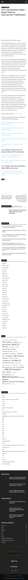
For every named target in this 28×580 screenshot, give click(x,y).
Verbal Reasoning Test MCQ (8, 461)
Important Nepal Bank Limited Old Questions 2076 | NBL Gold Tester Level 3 (14, 239)
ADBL (3, 395)
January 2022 (5, 317)
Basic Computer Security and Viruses (10, 399)
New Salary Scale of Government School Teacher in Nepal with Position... (16, 516)
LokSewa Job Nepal (20, 578)
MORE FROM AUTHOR (17, 206)
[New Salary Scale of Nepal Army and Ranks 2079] (4, 503)
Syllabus (5, 379)
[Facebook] (2, 20)
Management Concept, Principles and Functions (13, 416)
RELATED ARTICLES (6, 206)
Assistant (20, 342)
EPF (3, 410)
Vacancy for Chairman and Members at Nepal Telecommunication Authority (12, 227)
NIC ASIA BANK (20, 367)
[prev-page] (2, 217)
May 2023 (4, 292)
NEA (14, 367)
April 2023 (4, 294)
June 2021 (4, 325)
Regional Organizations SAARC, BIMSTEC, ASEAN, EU (14, 451)
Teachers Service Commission (13, 381)
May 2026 (4, 263)
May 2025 (4, 271)
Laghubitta (5, 358)
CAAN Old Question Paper (9, 349)
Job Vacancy (19, 355)
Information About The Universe (9, 412)
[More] (15, 20)
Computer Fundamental (7, 407)
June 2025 (4, 269)
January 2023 (5, 301)
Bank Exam (6, 344)
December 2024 (5, 278)
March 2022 (5, 313)
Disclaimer (20, 575)
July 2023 (4, 288)
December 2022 (5, 303)
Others (3, 443)
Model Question (18, 362)
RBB (3, 449)
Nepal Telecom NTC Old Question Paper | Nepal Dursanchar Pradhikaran (6, 197)
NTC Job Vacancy (17, 113)
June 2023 (4, 290)
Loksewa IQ (16, 360)
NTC (8, 7)
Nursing (4, 439)
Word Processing (6, 464)
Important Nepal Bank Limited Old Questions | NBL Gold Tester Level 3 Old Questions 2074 (14, 235)
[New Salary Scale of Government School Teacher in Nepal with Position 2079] (4, 516)
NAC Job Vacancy (15, 365)
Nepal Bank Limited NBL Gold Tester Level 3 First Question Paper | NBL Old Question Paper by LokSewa (13, 244)
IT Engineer (9, 356)
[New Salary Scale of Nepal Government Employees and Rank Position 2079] (4, 510)
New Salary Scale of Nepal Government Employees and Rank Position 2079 (16, 510)
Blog (3, 401)
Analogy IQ (15, 342)
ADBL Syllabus (7, 342)
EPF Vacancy (15, 351)
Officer (8, 372)
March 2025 (5, 276)
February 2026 (5, 265)
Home (2, 5)
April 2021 (4, 328)
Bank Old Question (12, 346)
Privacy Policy (8, 575)
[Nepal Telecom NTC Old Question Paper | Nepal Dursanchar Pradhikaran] (4, 211)
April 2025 (4, 274)
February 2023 (5, 298)
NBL (3, 418)
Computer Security (7, 351)
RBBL (13, 374)
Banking (5, 346)
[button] (2, 2)
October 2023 (5, 286)
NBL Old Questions (7, 367)
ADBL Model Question (13, 339)
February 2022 (5, 315)
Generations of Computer (9, 353)
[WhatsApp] (12, 20)
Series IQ (22, 377)
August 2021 (5, 321)
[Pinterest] (9, 20)
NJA (3, 428)
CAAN (3, 403)
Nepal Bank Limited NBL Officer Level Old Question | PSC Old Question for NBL (14, 254)
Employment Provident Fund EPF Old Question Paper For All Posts (14, 231)
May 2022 (4, 311)
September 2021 (6, 319)
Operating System (7, 374)
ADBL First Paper (5, 339)
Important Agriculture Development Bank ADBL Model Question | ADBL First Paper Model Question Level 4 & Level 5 (13, 249)
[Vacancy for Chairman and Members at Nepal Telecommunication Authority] (4, 479)
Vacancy (12, 383)
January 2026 (5, 267)
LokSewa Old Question (8, 362)
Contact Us (14, 575)
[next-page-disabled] (4, 217)
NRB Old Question (13, 369)
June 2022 (4, 309)
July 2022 (4, 307)
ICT (3, 356)
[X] (5, 20)
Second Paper (7, 5)
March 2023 (5, 296)
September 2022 (6, 305)
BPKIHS (17, 346)
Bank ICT (16, 344)
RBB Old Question (10, 377)
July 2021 (4, 323)
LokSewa (4, 414)
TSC (3, 383)
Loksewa (15, 358)
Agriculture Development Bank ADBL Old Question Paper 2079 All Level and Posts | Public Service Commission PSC (21, 198)
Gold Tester (20, 353)
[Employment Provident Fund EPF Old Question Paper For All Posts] (4, 485)
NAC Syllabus (21, 365)
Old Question (14, 372)
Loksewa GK (6, 360)
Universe (8, 383)
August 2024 (5, 280)
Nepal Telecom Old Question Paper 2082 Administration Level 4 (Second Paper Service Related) (12, 173)
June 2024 (4, 282)
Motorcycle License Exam (6, 365)
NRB (3, 369)
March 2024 (5, 284)
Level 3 (11, 358)
